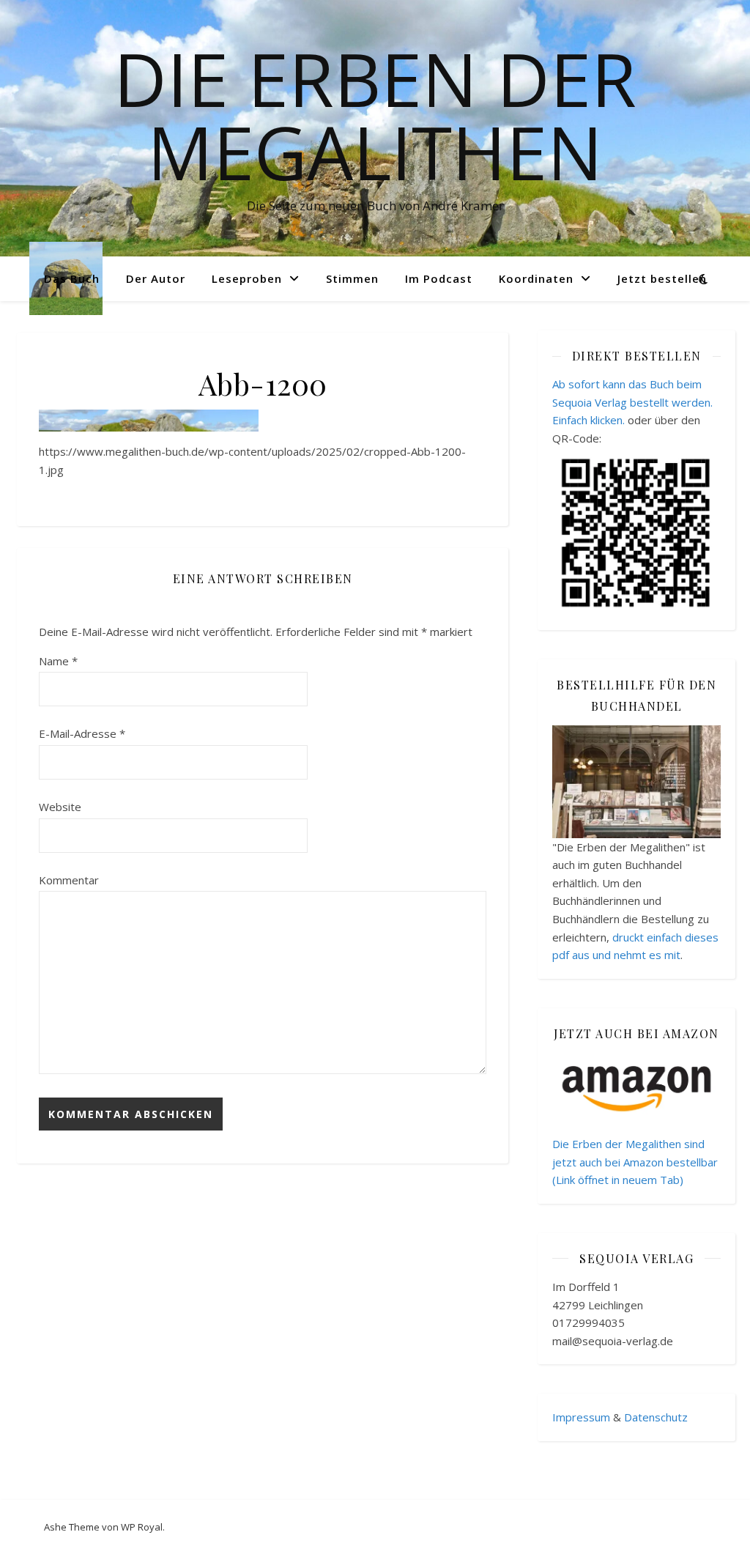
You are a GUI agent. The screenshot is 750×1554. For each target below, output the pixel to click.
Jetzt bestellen (662, 278)
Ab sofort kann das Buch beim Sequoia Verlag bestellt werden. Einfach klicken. (632, 402)
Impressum (581, 1417)
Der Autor (155, 278)
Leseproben (247, 278)
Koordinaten (536, 278)
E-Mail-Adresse (82, 733)
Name (58, 661)
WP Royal (142, 1526)
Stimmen (352, 278)
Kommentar (69, 880)
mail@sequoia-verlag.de (612, 1340)
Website (60, 806)
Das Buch (72, 278)
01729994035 (588, 1322)
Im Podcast (438, 278)
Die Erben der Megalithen (375, 115)
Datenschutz (656, 1417)
